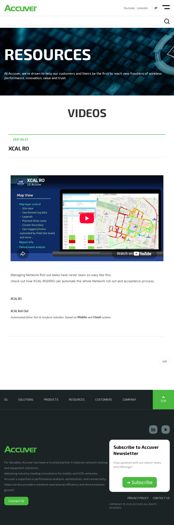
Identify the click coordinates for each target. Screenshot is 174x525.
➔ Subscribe (140, 482)
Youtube (129, 8)
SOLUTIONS (25, 399)
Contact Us (16, 501)
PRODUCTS (51, 399)
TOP (163, 401)
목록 (164, 361)
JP (155, 8)
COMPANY (129, 399)
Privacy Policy (138, 498)
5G (6, 399)
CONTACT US (161, 498)
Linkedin (142, 8)
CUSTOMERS (103, 399)
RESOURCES (77, 399)
